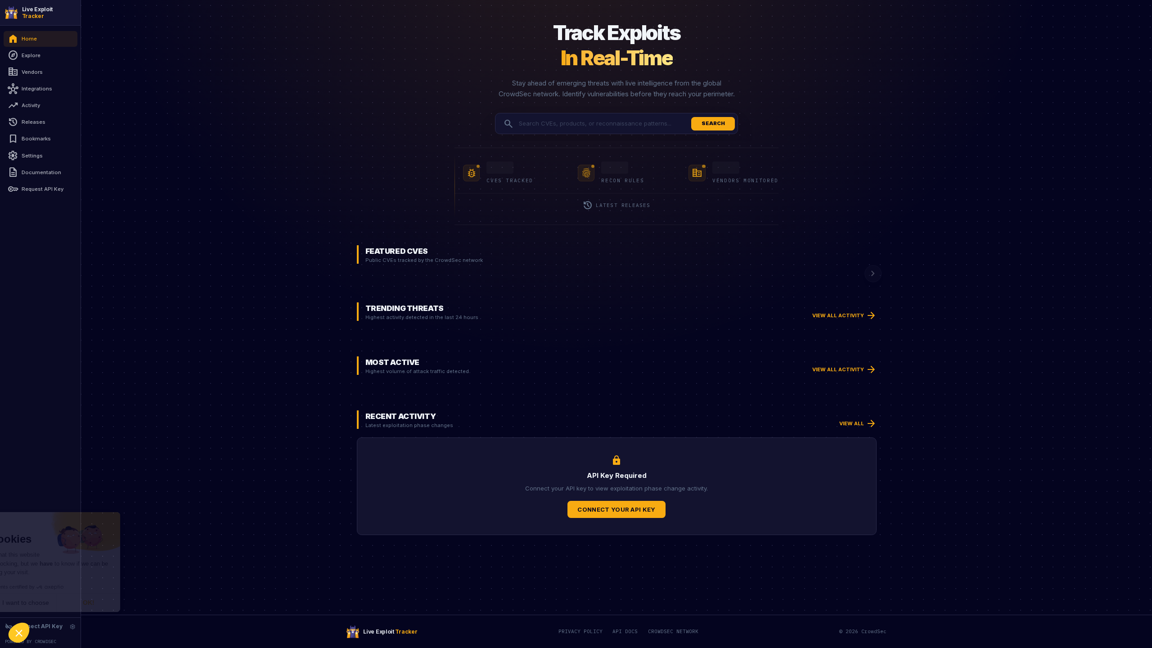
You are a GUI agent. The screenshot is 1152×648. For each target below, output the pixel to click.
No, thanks (40, 602)
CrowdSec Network (673, 631)
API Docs (625, 631)
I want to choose (103, 602)
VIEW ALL (858, 423)
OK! (166, 602)
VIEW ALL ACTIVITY (844, 315)
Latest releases (616, 205)
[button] (19, 633)
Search (713, 123)
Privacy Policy (580, 631)
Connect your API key (616, 509)
